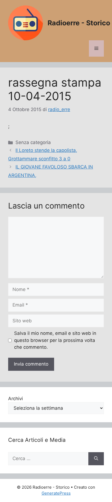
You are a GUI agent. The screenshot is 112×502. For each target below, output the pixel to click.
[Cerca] (96, 458)
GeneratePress (56, 493)
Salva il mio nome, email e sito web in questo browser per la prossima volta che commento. (55, 340)
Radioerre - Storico (79, 23)
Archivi (15, 398)
